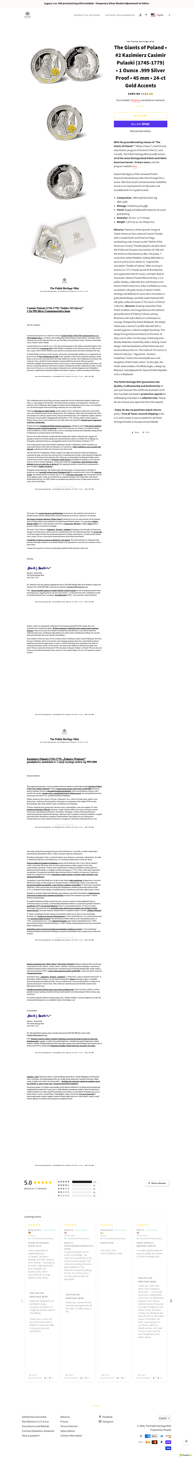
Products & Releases (87, 15)
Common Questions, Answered (38, 1431)
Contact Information (71, 1436)
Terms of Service (69, 1426)
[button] (160, 15)
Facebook (107, 1417)
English (163, 1418)
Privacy (64, 1421)
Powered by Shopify (160, 1430)
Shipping (135, 100)
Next (171, 1299)
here (134, 166)
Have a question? (31, 1436)
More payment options (140, 130)
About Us (65, 1417)
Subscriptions (67, 1431)
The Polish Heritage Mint (158, 1426)
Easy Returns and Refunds (35, 1426)
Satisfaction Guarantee (120, 15)
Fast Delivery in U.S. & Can (35, 1421)
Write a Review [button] (158, 1183)
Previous (21, 1299)
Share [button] (34, 1375)
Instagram (107, 1421)
